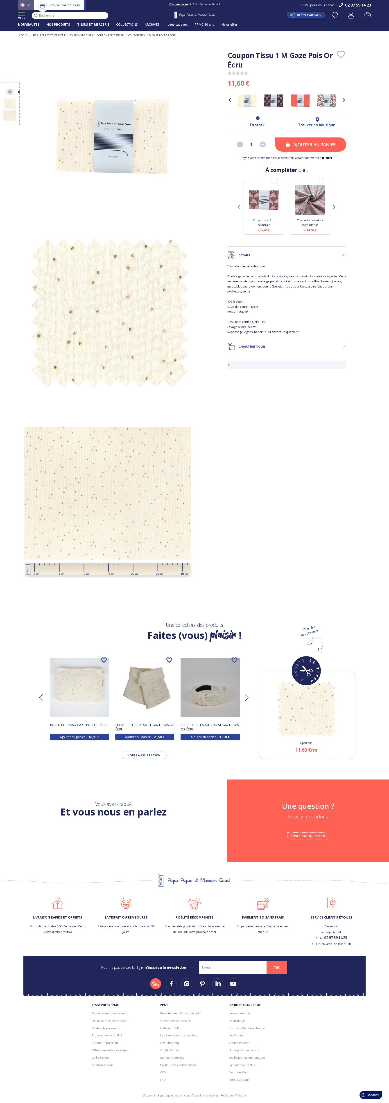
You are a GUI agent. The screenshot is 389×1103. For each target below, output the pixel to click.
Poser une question (308, 836)
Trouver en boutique (316, 124)
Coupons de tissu (81, 35)
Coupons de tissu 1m (110, 35)
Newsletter (229, 24)
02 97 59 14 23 (335, 937)
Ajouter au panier (314, 145)
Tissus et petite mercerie (49, 35)
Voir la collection (144, 755)
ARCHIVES (152, 24)
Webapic (241, 1095)
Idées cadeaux (177, 24)
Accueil (24, 35)
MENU (21, 17)
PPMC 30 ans (204, 24)
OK (276, 967)
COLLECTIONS (127, 24)
